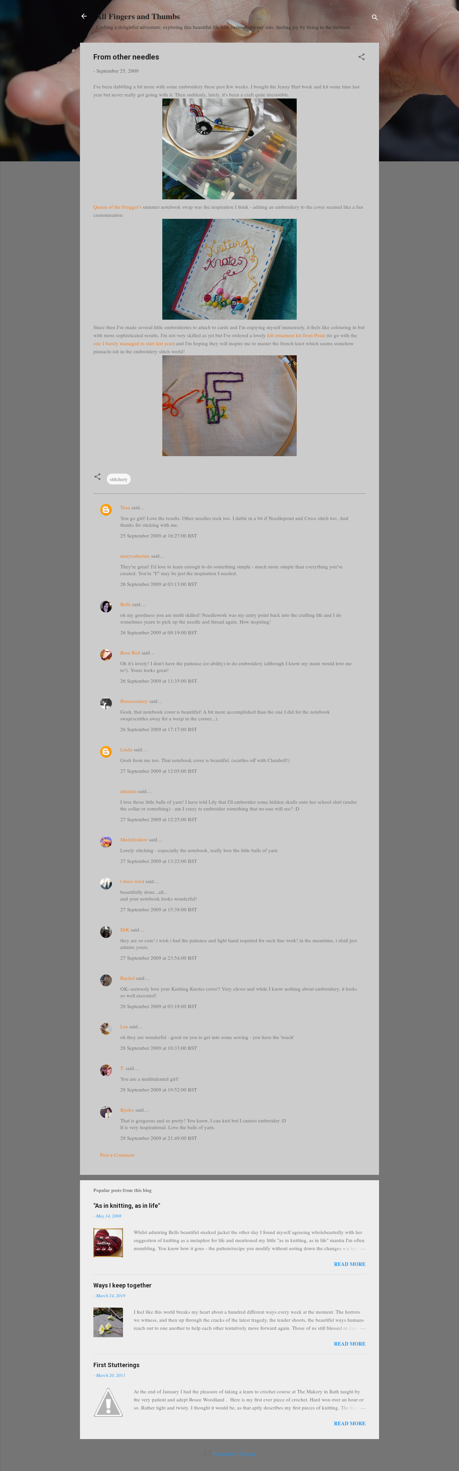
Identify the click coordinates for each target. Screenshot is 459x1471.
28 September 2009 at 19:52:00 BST (158, 1089)
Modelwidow (134, 839)
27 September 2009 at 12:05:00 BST (158, 770)
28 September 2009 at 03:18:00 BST (158, 1006)
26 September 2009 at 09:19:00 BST (158, 632)
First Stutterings (116, 1364)
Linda (126, 749)
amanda (128, 791)
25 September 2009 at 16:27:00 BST (158, 535)
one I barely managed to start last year (133, 343)
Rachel (127, 978)
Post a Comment (117, 1154)
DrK (124, 929)
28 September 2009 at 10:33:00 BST (158, 1047)
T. (122, 1068)
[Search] (375, 18)
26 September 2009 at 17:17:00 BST (158, 729)
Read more (350, 1264)
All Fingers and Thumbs (138, 16)
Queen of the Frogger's (117, 206)
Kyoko (127, 1109)
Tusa (125, 507)
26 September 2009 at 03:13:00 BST (158, 584)
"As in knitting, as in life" (126, 1205)
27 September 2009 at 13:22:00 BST (158, 861)
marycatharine (135, 555)
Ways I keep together (122, 1285)
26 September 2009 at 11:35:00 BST (158, 680)
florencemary (134, 701)
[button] (362, 58)
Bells (125, 604)
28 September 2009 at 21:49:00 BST (158, 1138)
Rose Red (130, 652)
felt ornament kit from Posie (295, 335)
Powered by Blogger (234, 1453)
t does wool (132, 881)
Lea (124, 1026)
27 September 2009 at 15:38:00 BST (158, 909)
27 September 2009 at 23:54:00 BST (158, 957)
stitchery (119, 479)
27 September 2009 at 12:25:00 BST (158, 819)
